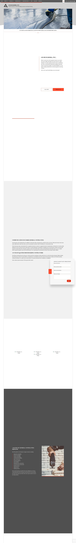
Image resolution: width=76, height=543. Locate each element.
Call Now (46, 89)
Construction (25, 1)
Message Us (58, 89)
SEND (69, 280)
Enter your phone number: (58, 266)
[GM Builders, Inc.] (6, 5)
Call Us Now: (70, 1)
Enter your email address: (57, 270)
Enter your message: (57, 274)
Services (11, 1)
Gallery (35, 1)
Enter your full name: (57, 263)
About (5, 1)
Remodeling (17, 1)
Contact (40, 1)
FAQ (31, 1)
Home (2, 1)
